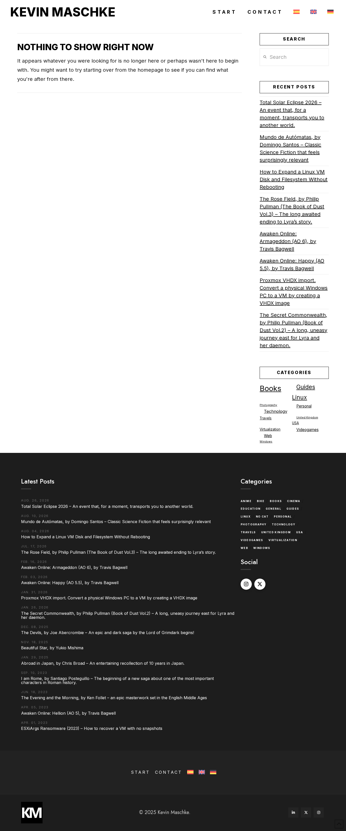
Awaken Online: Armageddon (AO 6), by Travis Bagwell (288, 241)
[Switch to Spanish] (295, 12)
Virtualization (270, 429)
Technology (275, 411)
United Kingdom (307, 417)
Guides (305, 387)
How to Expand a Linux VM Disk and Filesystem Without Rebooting (294, 179)
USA (295, 423)
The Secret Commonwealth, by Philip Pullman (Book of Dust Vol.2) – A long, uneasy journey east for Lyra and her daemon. (293, 330)
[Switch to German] (329, 12)
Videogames (307, 429)
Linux (299, 397)
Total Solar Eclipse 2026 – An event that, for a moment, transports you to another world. (292, 113)
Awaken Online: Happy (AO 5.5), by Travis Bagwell (292, 264)
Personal (304, 406)
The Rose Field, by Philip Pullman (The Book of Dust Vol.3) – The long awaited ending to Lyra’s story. (292, 210)
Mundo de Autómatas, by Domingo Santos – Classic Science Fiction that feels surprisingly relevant (290, 148)
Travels (266, 418)
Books (270, 388)
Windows (266, 441)
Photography (268, 405)
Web (268, 435)
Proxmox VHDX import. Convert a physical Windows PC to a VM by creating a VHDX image (294, 291)
